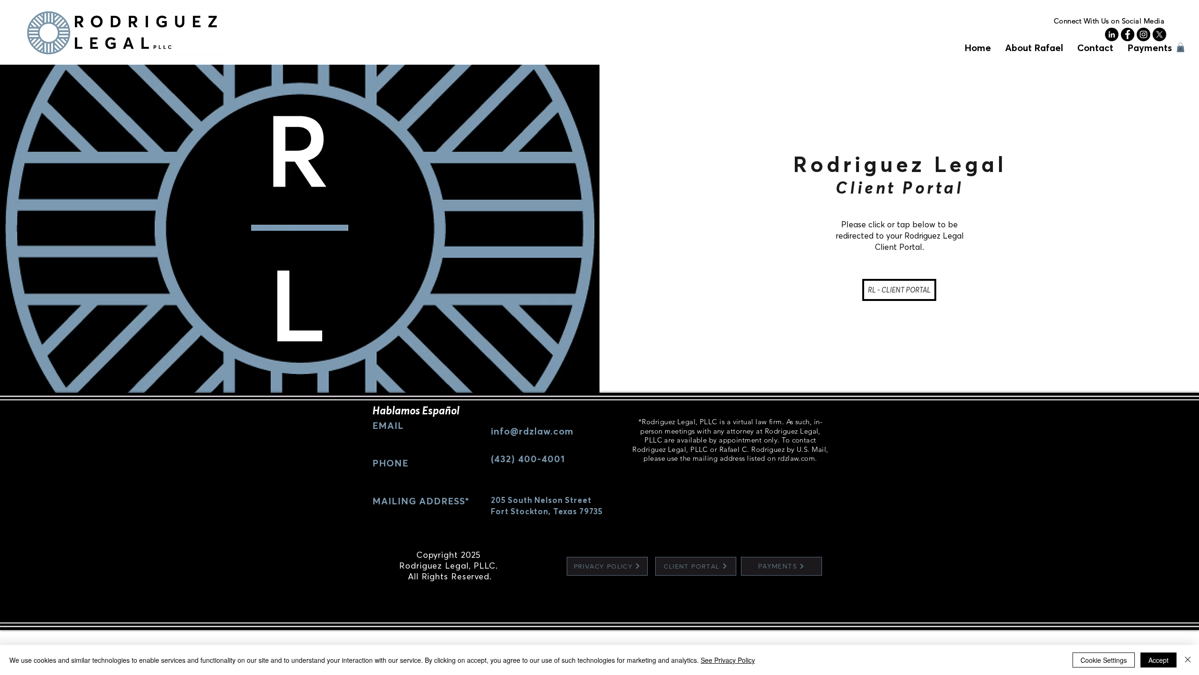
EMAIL (388, 425)
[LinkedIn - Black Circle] (1111, 34)
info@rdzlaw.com (532, 431)
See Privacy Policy (728, 660)
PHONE (390, 463)
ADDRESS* (442, 501)
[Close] (1187, 660)
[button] (1180, 47)
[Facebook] (1127, 34)
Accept (1158, 660)
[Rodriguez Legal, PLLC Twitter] (1159, 34)
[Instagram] (1143, 34)
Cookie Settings (1104, 660)
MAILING (394, 501)
